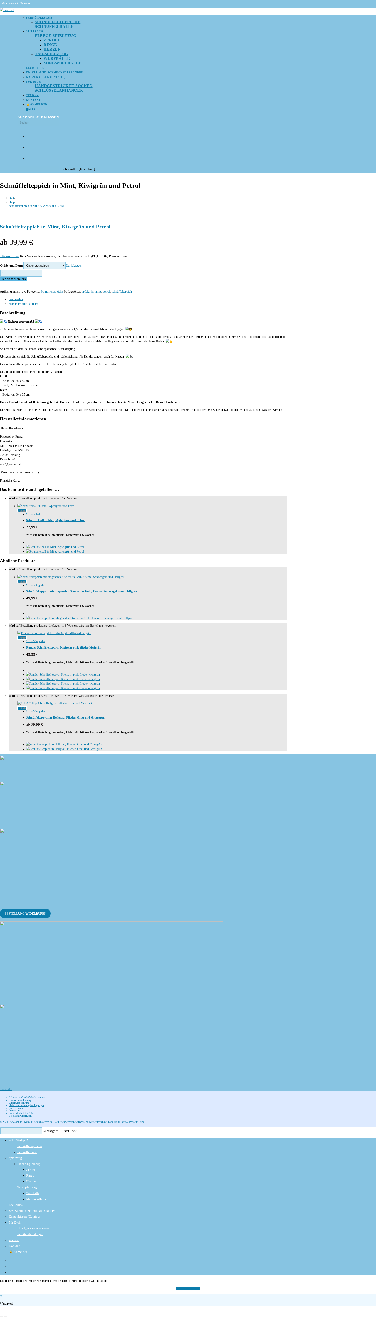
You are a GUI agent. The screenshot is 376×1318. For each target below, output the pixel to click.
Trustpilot (6, 1089)
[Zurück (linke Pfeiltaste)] (1, 1316)
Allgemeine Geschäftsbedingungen (27, 1097)
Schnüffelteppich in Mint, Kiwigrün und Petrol (36, 205)
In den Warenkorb (14, 279)
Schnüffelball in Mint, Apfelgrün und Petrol (55, 520)
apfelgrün (88, 291)
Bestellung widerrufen (20, 1115)
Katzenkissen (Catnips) (24, 1216)
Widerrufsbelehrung (19, 1102)
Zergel (30, 1169)
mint (98, 291)
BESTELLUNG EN (25, 913)
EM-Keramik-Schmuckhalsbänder (32, 1210)
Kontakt (14, 1246)
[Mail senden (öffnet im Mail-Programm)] (27, 157)
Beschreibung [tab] (17, 299)
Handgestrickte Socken (33, 1228)
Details (22, 510)
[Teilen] (9, 1312)
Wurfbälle (32, 1193)
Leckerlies (16, 1205)
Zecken (14, 1240)
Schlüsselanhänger (30, 1234)
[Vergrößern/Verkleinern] (1, 1312)
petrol (106, 291)
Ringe (30, 1175)
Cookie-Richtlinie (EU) (21, 1113)
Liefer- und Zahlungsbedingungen (26, 1105)
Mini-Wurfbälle (36, 1199)
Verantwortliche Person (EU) (20, 472)
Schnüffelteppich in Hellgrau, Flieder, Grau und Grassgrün (65, 717)
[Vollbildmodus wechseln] (5, 1312)
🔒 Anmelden (18, 1251)
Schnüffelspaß (18, 1140)
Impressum (14, 1110)
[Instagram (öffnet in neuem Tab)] (27, 146)
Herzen (31, 1181)
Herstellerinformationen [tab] (23, 303)
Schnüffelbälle (33, 514)
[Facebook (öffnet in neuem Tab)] (27, 135)
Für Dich (15, 1222)
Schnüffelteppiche (52, 291)
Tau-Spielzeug (27, 1187)
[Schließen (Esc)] (13, 1312)
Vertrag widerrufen (188, 1288)
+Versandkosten (9, 256)
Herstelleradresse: (12, 428)
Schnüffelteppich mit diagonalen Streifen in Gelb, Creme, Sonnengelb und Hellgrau (81, 591)
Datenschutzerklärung (20, 1100)
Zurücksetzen (74, 265)
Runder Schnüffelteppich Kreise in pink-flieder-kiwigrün (63, 647)
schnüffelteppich (122, 291)
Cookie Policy (16, 1107)
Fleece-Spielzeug (28, 1164)
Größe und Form (11, 265)
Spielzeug (15, 1158)
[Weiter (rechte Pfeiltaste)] (5, 1316)
